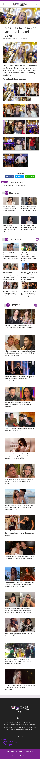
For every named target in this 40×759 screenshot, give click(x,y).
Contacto (25, 755)
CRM (4, 739)
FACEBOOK (10, 176)
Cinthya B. (8, 38)
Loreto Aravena (21, 185)
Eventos (25, 38)
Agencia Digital (7, 745)
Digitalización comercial (10, 743)
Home (14, 755)
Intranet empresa (8, 741)
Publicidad (19, 755)
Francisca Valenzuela (16, 182)
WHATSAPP (31, 176)
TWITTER (20, 176)
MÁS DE (5, 182)
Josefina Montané (8, 185)
